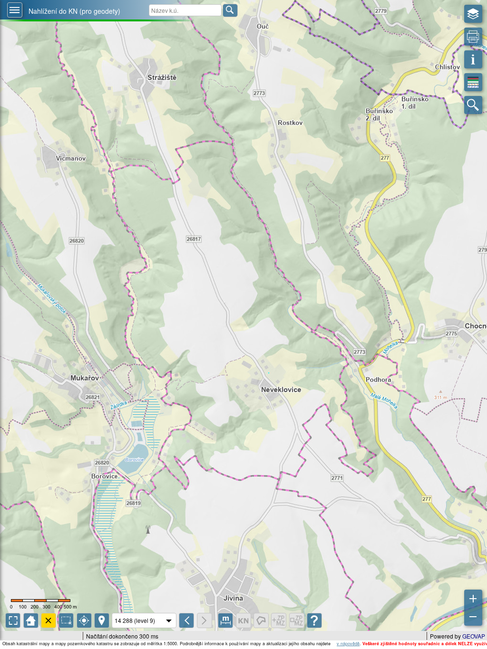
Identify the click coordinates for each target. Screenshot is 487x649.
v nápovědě (348, 643)
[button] (14, 10)
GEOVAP (473, 636)
